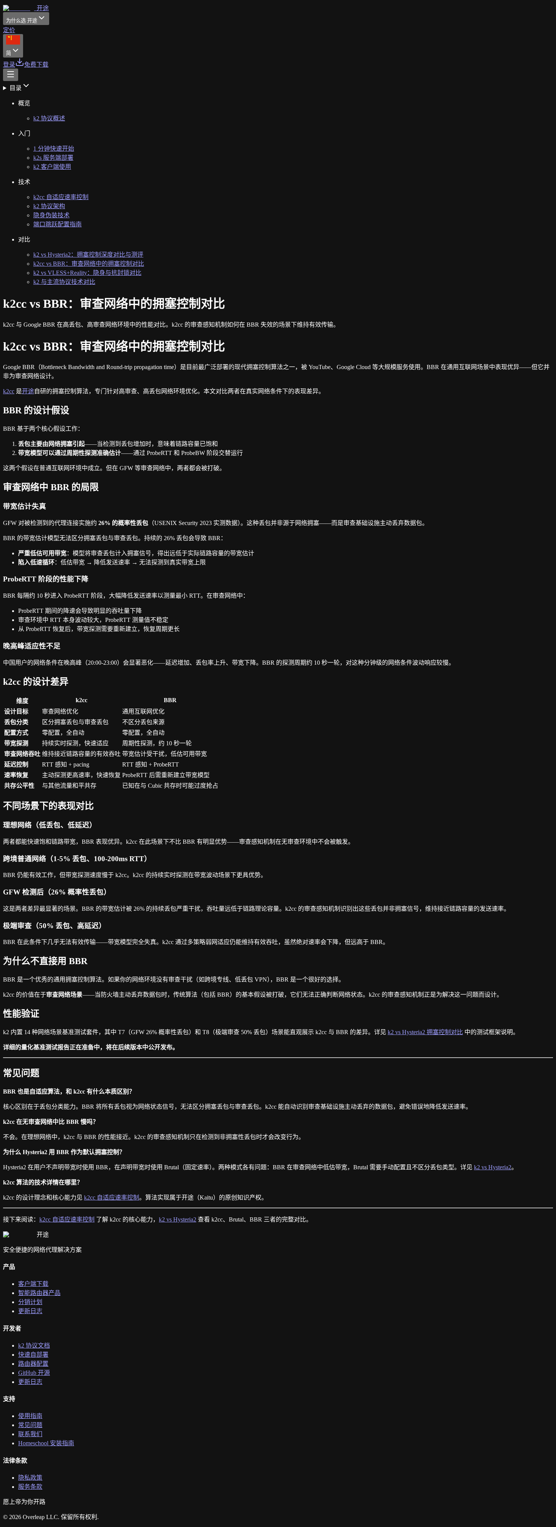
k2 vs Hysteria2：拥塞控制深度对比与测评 (88, 254)
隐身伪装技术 (51, 215)
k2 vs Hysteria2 (492, 1167)
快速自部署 (33, 1354)
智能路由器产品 (39, 1293)
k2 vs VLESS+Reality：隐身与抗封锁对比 (87, 273)
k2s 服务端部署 (53, 157)
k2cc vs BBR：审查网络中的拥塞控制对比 (88, 263)
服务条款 (30, 1486)
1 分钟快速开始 (53, 148)
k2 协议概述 (49, 118)
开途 (28, 391)
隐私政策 (30, 1477)
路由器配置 (33, 1363)
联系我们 (30, 1434)
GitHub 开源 (34, 1373)
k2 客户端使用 (52, 167)
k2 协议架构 (49, 206)
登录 (9, 64)
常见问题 (30, 1425)
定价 (9, 30)
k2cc (8, 391)
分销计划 (30, 1302)
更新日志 (30, 1311)
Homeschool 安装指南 (46, 1443)
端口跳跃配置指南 (57, 224)
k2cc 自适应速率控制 (61, 197)
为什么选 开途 (21, 20)
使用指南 (30, 1416)
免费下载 (36, 64)
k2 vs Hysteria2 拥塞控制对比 (425, 1032)
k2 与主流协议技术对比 (64, 282)
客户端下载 (33, 1284)
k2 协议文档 (34, 1345)
